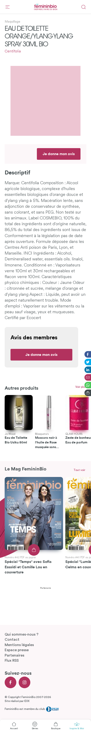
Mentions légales (19, 645)
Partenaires (14, 655)
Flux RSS (12, 660)
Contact (12, 639)
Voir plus (80, 386)
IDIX (26, 701)
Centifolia (13, 51)
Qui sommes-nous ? (21, 634)
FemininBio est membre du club (25, 709)
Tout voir (79, 470)
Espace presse (17, 650)
